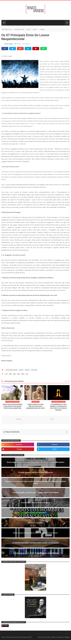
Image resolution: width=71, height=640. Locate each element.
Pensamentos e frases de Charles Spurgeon (35, 502)
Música (35, 29)
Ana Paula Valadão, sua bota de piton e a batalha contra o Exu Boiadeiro (35, 492)
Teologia (42, 29)
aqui (61, 61)
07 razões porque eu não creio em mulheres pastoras (35, 472)
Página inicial (8, 29)
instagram (19, 444)
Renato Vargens (23, 637)
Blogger (67, 637)
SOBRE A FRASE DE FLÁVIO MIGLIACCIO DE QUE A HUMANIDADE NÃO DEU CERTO (35, 406)
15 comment (26, 44)
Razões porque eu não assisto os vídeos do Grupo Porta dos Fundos (35, 533)
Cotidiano (35, 401)
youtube (19, 449)
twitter (54, 449)
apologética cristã (19, 29)
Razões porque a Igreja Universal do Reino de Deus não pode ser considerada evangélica (35, 462)
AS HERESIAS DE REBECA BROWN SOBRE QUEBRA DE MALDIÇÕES (35, 543)
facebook (54, 444)
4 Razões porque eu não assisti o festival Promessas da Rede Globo (36, 553)
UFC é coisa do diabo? (35, 523)
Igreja (28, 29)
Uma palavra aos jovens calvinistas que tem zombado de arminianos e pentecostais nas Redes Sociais (35, 482)
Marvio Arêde (52, 637)
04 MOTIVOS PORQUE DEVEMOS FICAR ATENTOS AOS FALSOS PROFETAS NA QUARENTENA (12, 406)
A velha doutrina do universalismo (35, 512)
